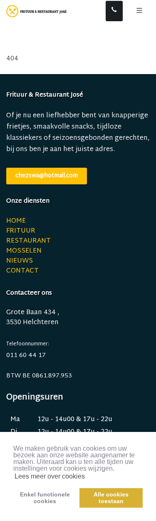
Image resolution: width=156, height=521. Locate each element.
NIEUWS (19, 261)
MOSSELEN (24, 251)
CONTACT (22, 271)
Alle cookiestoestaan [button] (111, 497)
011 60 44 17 (26, 356)
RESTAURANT (28, 241)
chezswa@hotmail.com (46, 176)
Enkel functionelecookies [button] (45, 497)
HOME (16, 221)
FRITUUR (20, 231)
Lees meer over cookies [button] (50, 476)
